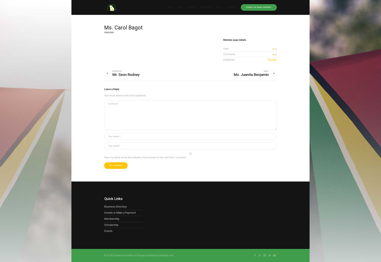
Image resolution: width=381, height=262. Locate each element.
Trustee (272, 59)
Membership (111, 218)
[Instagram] (264, 255)
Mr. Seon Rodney (126, 75)
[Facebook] (255, 255)
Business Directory (115, 206)
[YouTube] (274, 255)
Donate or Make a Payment (120, 212)
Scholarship (111, 224)
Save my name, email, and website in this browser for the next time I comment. (145, 157)
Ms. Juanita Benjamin (251, 75)
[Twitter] (269, 255)
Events (108, 231)
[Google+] (259, 255)
